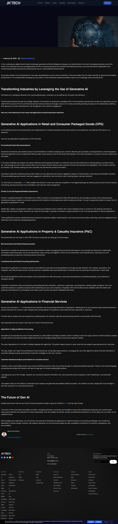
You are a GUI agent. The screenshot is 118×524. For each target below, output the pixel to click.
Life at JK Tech (57, 488)
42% (65, 403)
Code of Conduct (92, 488)
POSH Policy (91, 477)
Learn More (90, 434)
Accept (90, 521)
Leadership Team (57, 482)
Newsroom (73, 480)
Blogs (72, 477)
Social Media (91, 485)
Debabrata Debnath (28, 58)
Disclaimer (90, 480)
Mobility (3, 496)
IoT (9, 493)
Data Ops (11, 507)
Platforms (47, 3)
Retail (37, 474)
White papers (74, 488)
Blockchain (3, 518)
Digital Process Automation (4, 507)
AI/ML (2, 485)
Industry (54, 3)
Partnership (62, 3)
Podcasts (73, 485)
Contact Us (107, 3)
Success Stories (75, 474)
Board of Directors (58, 477)
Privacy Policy (92, 482)
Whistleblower (91, 491)
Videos (72, 482)
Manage (106, 521)
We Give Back (56, 485)
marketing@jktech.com (52, 460)
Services (40, 3)
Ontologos (21, 480)
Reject (98, 521)
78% (20, 307)
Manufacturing (39, 482)
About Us (55, 474)
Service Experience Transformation (12, 477)
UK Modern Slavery (93, 493)
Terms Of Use (91, 474)
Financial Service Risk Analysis (12, 515)
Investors (55, 480)
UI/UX (2, 493)
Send (113, 462)
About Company (72, 3)
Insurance (38, 480)
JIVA (24, 182)
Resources (81, 3)
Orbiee (20, 477)
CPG (37, 477)
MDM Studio (12, 510)
